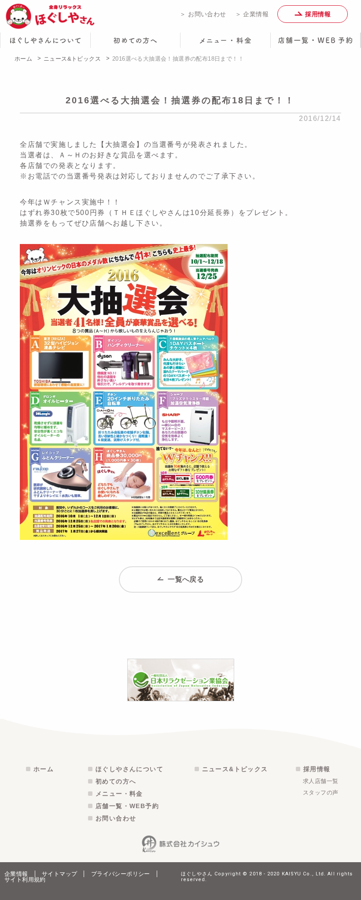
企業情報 (16, 874)
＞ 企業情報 (252, 14)
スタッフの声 (320, 792)
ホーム (23, 58)
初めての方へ (116, 781)
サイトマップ (59, 874)
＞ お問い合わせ (203, 14)
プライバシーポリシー (120, 874)
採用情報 (317, 14)
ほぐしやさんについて (129, 768)
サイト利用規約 (25, 879)
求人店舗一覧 (320, 781)
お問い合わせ (116, 818)
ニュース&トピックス (72, 58)
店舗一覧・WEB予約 (127, 805)
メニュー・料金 (119, 793)
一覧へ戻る (185, 579)
